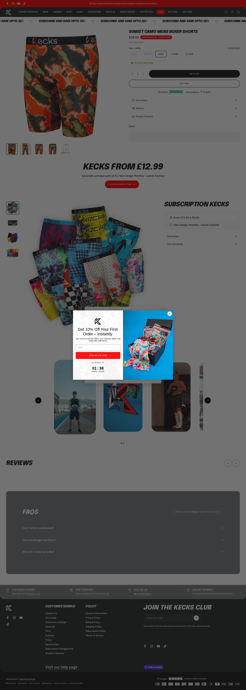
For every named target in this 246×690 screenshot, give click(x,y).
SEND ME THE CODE (98, 355)
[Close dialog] (169, 313)
